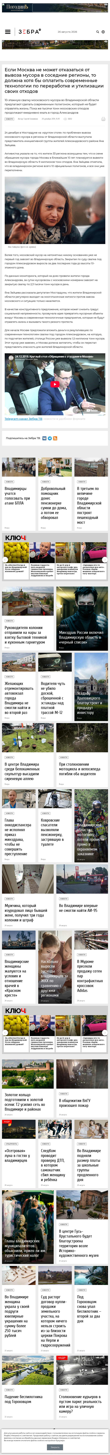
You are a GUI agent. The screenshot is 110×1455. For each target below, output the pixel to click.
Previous (5, 560)
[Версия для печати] (103, 119)
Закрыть (55, 1447)
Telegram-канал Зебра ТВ (23, 418)
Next (105, 560)
